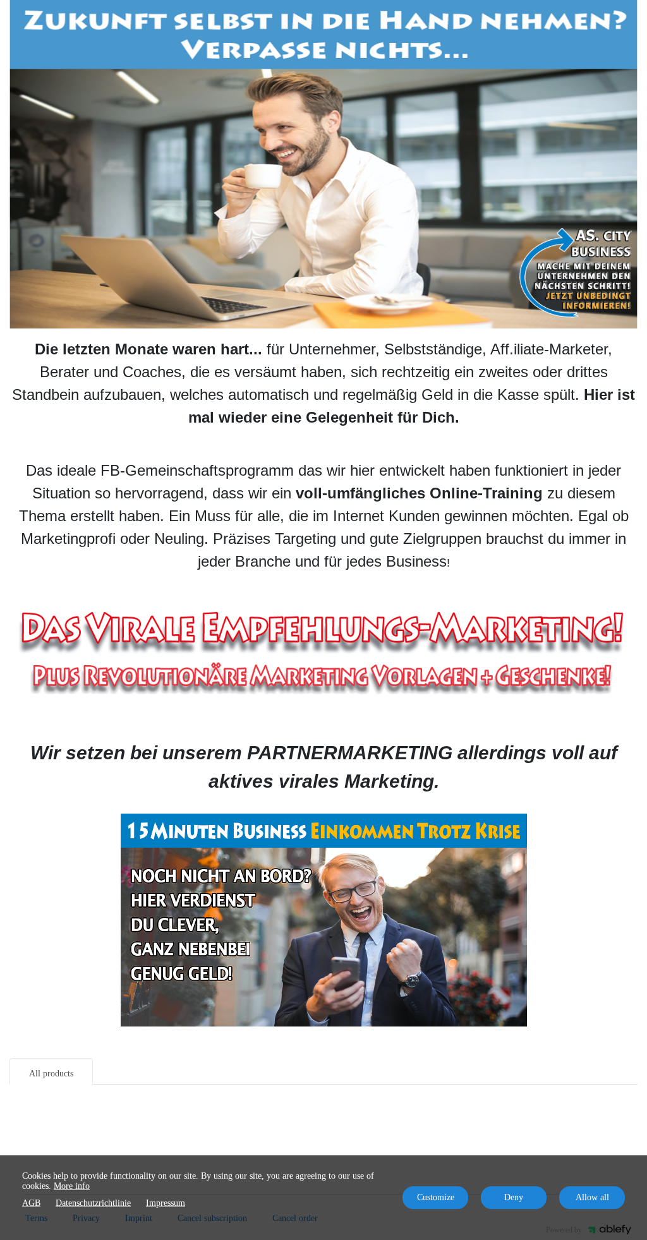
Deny (513, 1197)
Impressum (165, 1203)
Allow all (592, 1197)
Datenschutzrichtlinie (93, 1203)
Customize (435, 1197)
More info (72, 1186)
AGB (31, 1203)
